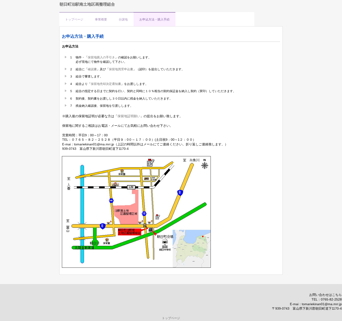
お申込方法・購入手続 (154, 19)
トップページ (74, 19)
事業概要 (101, 19)
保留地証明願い (128, 116)
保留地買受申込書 (121, 69)
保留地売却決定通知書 (106, 84)
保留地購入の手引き (101, 57)
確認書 (92, 69)
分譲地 (123, 19)
